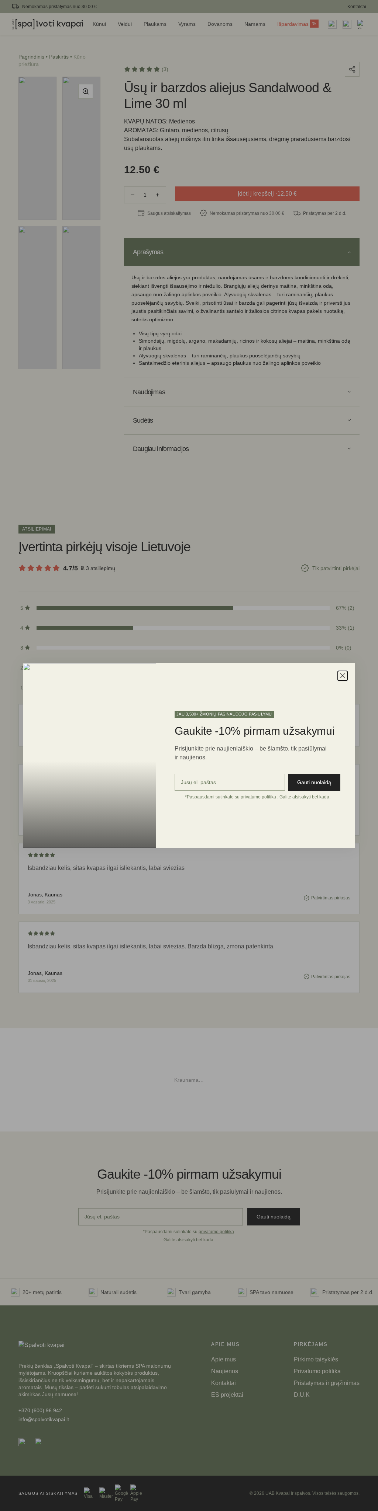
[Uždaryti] (342, 676)
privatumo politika (258, 797)
